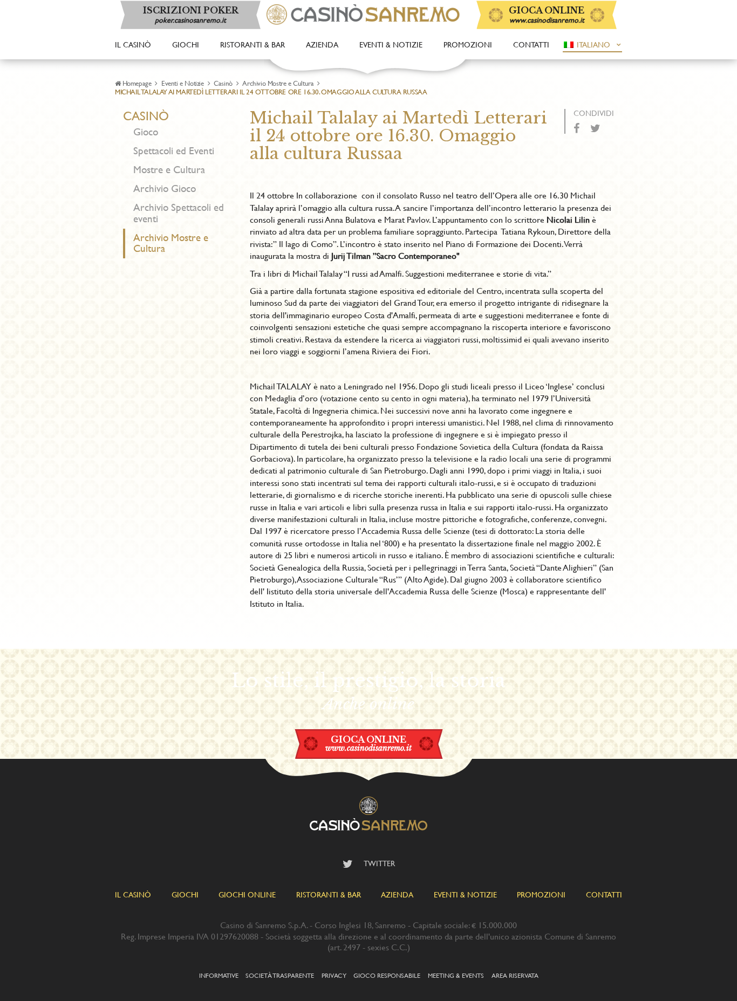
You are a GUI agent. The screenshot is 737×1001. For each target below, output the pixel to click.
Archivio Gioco (164, 188)
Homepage (136, 83)
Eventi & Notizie (390, 44)
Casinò (223, 83)
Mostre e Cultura (169, 169)
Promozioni (467, 44)
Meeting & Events (456, 975)
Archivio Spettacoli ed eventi (178, 213)
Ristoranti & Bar (252, 44)
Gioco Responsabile (386, 975)
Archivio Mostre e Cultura (277, 83)
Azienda (322, 44)
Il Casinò (133, 44)
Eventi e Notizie (182, 83)
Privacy (334, 975)
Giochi (185, 44)
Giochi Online (247, 894)
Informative (218, 975)
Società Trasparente (279, 975)
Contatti (531, 44)
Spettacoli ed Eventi (173, 150)
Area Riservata (515, 975)
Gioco (145, 132)
